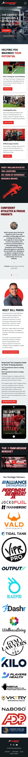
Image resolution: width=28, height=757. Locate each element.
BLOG (21, 752)
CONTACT (7, 752)
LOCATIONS (15, 752)
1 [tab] (11, 275)
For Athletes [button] (6, 30)
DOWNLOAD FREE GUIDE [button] (9, 402)
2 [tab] (14, 275)
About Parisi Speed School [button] (11, 352)
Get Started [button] (8, 89)
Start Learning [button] (8, 122)
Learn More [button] (7, 156)
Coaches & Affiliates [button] (8, 36)
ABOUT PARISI (14, 754)
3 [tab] (16, 275)
